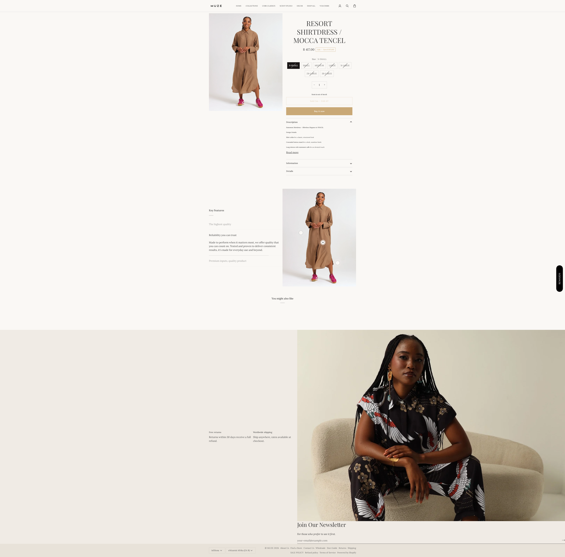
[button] (252, 6)
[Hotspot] (301, 233)
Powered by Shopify (346, 552)
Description (292, 122)
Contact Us (309, 548)
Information (292, 163)
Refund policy (311, 552)
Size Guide (332, 548)
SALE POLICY (297, 552)
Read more (292, 152)
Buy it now (319, 111)
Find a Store (296, 548)
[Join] (562, 540)
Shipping (352, 548)
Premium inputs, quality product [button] (227, 246)
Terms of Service (328, 552)
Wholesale (320, 548)
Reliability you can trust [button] (223, 235)
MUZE (270, 548)
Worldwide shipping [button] (262, 432)
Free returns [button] (215, 432)
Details (289, 171)
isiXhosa (215, 550)
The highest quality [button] (220, 224)
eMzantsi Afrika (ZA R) (239, 550)
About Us (284, 548)
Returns (342, 548)
